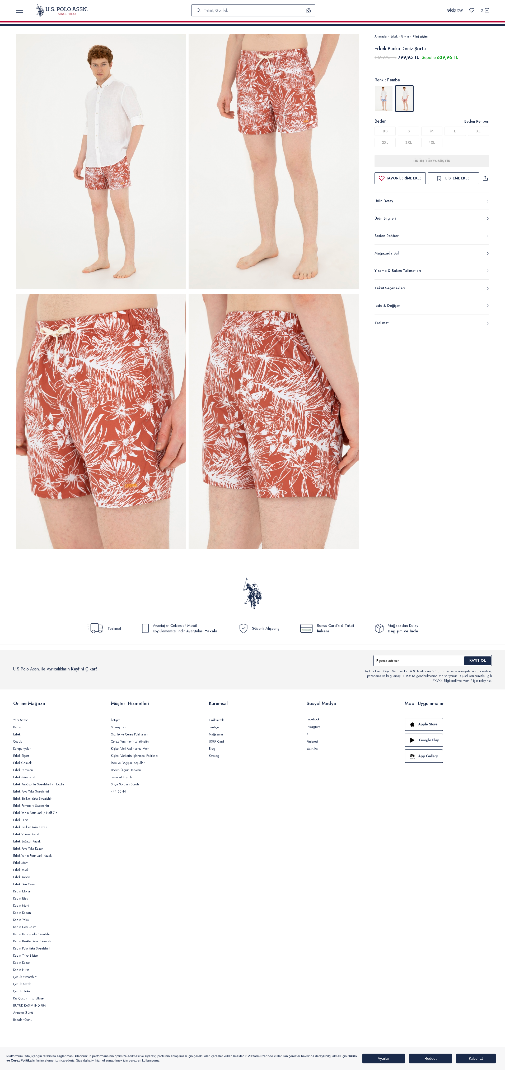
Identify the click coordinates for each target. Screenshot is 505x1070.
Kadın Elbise (21, 891)
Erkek (394, 36)
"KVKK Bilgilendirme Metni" (452, 680)
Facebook (313, 719)
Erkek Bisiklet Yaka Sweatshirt (33, 798)
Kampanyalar (22, 748)
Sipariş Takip (119, 727)
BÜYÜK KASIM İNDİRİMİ (29, 1005)
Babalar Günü (22, 1019)
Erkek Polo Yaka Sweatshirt (31, 791)
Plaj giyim (420, 36)
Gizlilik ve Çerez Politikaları (129, 734)
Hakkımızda (217, 720)
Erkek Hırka (21, 820)
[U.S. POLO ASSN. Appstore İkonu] (448, 724)
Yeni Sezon (21, 720)
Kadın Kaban (22, 912)
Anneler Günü (23, 1012)
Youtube (312, 749)
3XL (408, 142)
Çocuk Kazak (22, 984)
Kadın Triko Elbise (25, 955)
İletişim (115, 720)
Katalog (214, 755)
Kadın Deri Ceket (24, 927)
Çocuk (17, 741)
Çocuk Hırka (21, 991)
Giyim (405, 36)
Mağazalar (216, 734)
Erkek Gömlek (22, 763)
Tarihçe (214, 727)
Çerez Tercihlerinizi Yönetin (130, 741)
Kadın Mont (21, 905)
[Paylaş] (485, 178)
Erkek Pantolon (23, 770)
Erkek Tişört (21, 755)
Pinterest (312, 741)
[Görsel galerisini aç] (101, 162)
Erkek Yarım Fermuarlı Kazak (32, 855)
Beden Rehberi (476, 121)
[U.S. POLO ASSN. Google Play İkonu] (448, 740)
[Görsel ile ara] (308, 10)
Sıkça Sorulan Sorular (126, 784)
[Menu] (19, 10)
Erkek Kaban (21, 877)
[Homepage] (62, 10)
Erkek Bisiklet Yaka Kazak (30, 827)
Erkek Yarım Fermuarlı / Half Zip (35, 812)
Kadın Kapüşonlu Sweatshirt (32, 934)
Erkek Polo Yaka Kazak (28, 848)
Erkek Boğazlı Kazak (26, 841)
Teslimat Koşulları (122, 777)
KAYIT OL (477, 660)
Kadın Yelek (21, 920)
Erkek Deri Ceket (24, 884)
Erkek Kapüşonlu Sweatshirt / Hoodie (38, 784)
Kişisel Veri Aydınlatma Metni (130, 748)
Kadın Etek (20, 898)
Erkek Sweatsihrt (24, 777)
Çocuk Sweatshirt (24, 977)
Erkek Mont (20, 862)
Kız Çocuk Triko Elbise (28, 998)
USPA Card (216, 741)
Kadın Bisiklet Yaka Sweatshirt (33, 941)
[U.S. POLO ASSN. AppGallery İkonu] (448, 756)
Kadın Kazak (21, 962)
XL (478, 131)
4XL (431, 142)
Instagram (313, 726)
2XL (385, 142)
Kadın (17, 727)
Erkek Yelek (20, 870)
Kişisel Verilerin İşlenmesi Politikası (134, 755)
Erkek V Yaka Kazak (26, 834)
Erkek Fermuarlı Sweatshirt (31, 805)
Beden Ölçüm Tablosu (126, 770)
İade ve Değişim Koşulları (128, 763)
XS (385, 131)
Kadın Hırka (21, 969)
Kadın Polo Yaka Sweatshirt (31, 948)
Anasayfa (381, 36)
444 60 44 (118, 791)
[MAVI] (384, 98)
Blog (212, 748)
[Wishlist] (471, 10)
